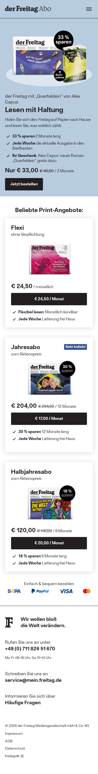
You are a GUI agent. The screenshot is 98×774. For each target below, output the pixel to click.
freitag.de (12, 756)
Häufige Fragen (23, 702)
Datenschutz (15, 748)
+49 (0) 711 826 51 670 (30, 648)
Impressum (14, 733)
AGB (9, 741)
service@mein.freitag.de (33, 680)
